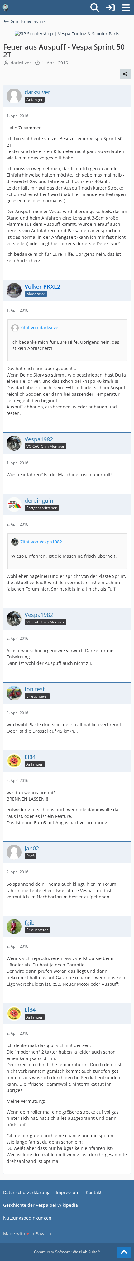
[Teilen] (125, 74)
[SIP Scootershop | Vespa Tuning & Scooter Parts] (67, 33)
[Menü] (126, 8)
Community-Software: (67, 1251)
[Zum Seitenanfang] (124, 1252)
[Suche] (95, 8)
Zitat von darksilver (40, 327)
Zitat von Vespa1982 (41, 542)
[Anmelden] (110, 7)
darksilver (21, 63)
